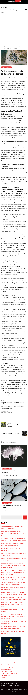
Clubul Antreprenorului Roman (9, 673)
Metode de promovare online (8, 662)
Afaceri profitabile (6, 669)
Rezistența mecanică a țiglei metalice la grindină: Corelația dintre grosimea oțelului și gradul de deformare (13, 565)
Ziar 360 (4, 7)
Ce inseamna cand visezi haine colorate (13, 472)
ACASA (3, 683)
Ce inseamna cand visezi (6, 67)
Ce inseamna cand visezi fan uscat (12, 506)
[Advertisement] (14, 30)
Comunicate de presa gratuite (9, 667)
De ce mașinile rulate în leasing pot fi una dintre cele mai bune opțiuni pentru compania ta (13, 533)
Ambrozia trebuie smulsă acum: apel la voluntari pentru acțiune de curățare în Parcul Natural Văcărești (13, 616)
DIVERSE (10, 685)
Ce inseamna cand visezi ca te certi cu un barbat (6, 409)
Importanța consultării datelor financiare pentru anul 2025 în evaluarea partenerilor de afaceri (13, 604)
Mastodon (3, 677)
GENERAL (3, 685)
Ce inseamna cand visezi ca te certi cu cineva (6, 403)
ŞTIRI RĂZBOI (17, 685)
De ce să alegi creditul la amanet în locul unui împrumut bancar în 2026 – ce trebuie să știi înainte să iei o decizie (13, 572)
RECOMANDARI (10, 683)
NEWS (17, 683)
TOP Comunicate (5, 675)
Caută (25, 517)
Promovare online (6, 665)
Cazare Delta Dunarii (6, 671)
